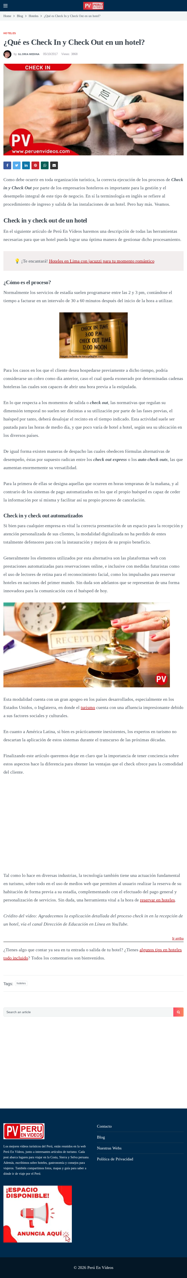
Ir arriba (178, 938)
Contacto (104, 1126)
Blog (101, 1137)
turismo (88, 707)
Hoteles (9, 33)
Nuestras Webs (109, 1148)
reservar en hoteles (157, 899)
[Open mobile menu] (5, 5)
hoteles (21, 983)
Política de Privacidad (115, 1159)
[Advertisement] (93, 1063)
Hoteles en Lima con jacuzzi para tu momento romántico (101, 260)
